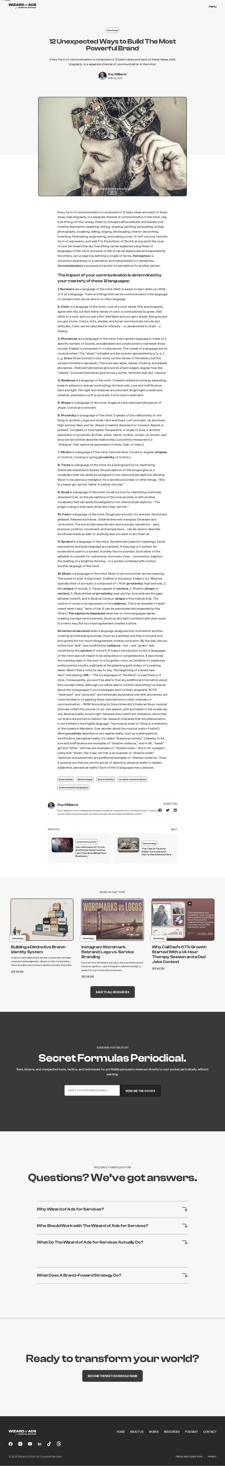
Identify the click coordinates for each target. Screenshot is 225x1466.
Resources (171, 1431)
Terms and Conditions (188, 1456)
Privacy (212, 1456)
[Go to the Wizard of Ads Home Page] (22, 6)
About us (136, 1431)
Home (121, 1431)
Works (154, 1431)
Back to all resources (112, 992)
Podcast (191, 1431)
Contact (209, 1431)
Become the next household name (112, 1376)
